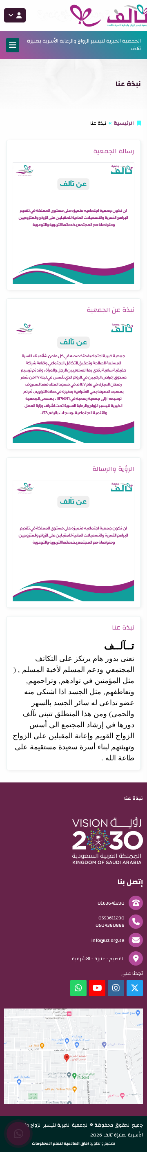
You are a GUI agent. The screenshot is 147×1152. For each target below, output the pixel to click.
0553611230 (111, 917)
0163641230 (111, 903)
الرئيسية (124, 123)
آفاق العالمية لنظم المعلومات (60, 1143)
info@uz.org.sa (108, 940)
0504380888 (110, 925)
